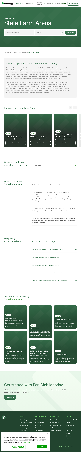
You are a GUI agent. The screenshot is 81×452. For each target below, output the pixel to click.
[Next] (75, 107)
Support (57, 3)
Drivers (18, 3)
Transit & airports (55, 430)
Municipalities (54, 420)
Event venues (54, 422)
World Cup (23, 430)
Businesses (28, 3)
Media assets (70, 425)
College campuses (55, 428)
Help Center (69, 430)
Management (39, 430)
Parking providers (39, 3)
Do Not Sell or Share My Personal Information (18, 447)
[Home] (7, 3)
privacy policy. (26, 442)
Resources (69, 433)
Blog (67, 438)
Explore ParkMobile (71, 420)
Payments (38, 428)
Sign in (64, 3)
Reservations (39, 425)
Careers (68, 422)
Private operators (55, 425)
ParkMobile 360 (40, 422)
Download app (73, 3)
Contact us (69, 428)
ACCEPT (42, 446)
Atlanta (15, 52)
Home (6, 52)
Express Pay (23, 428)
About (49, 3)
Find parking (70, 32)
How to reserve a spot (26, 422)
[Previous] (70, 107)
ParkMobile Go (24, 425)
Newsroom (69, 436)
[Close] (47, 434)
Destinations (23, 52)
